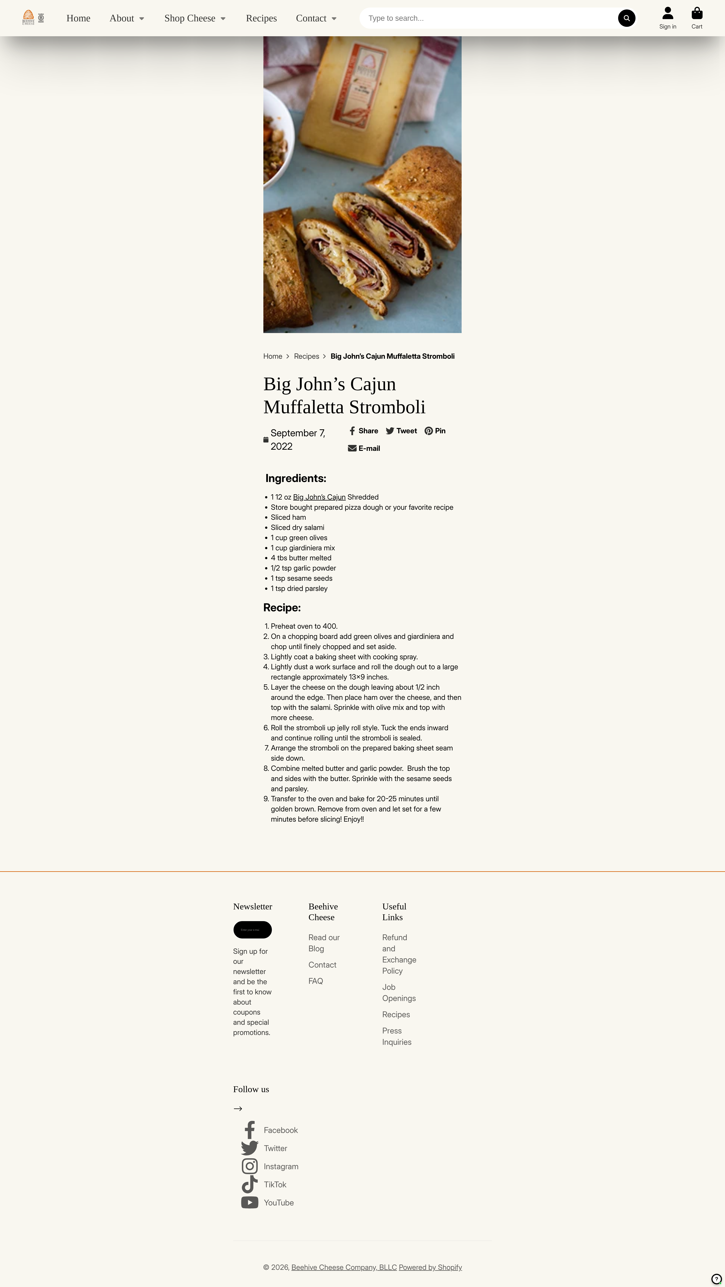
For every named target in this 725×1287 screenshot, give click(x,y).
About (122, 18)
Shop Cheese (189, 18)
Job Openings (399, 992)
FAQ (316, 981)
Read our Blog (324, 942)
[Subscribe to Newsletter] (262, 930)
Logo (33, 18)
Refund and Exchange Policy (399, 953)
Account (667, 18)
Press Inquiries (397, 1036)
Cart (697, 18)
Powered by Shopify (430, 1267)
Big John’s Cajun (319, 497)
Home (78, 18)
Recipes (261, 18)
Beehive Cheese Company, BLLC (344, 1267)
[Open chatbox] (716, 1279)
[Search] (627, 18)
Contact (311, 18)
